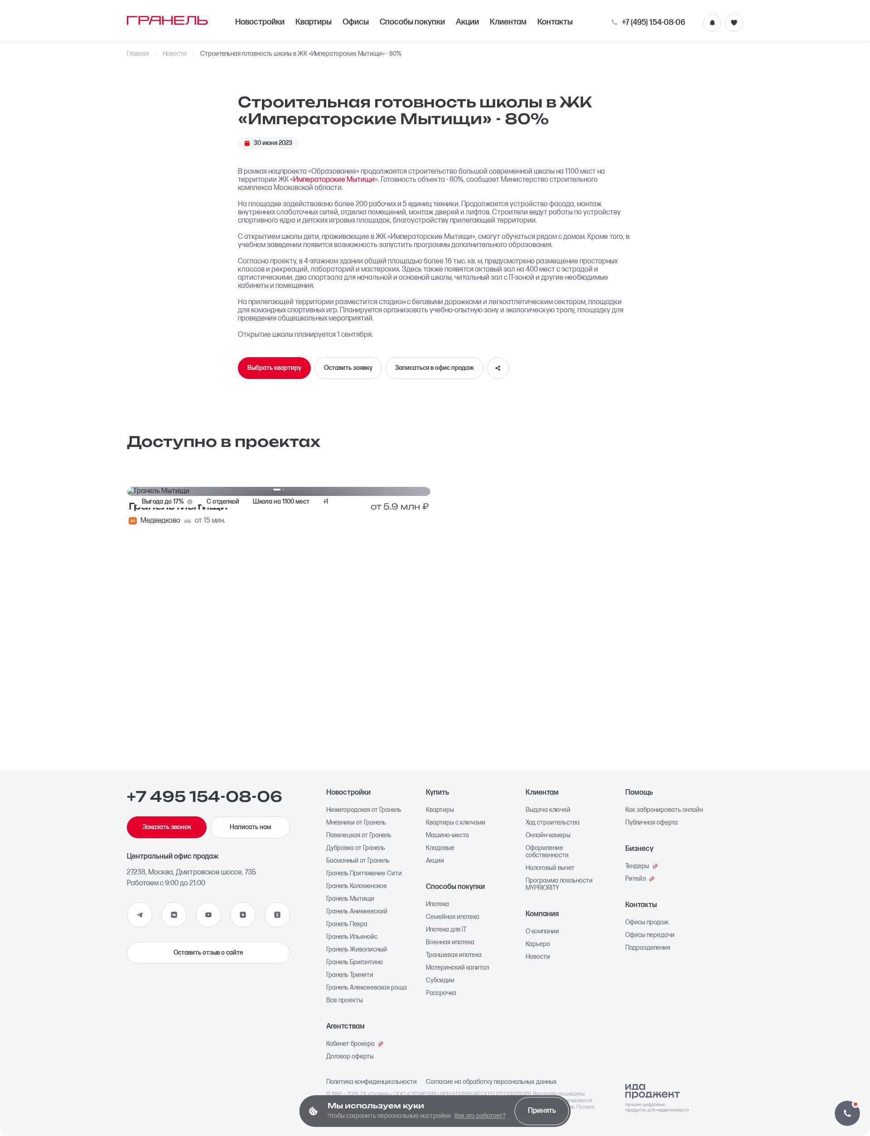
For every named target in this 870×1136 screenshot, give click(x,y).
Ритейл (635, 879)
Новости (175, 54)
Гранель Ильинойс (351, 937)
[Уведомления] (712, 23)
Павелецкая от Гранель (359, 835)
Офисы (356, 22)
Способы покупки (412, 22)
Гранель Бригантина (354, 962)
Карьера (538, 944)
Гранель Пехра (346, 924)
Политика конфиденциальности (371, 1082)
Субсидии (440, 980)
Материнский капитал (457, 967)
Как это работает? (480, 1116)
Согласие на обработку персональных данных (491, 1082)
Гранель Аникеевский (356, 911)
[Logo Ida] (657, 1098)
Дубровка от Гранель (355, 848)
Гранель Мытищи (350, 899)
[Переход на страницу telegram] (139, 914)
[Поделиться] (498, 368)
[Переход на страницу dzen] (243, 914)
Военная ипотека (450, 942)
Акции (467, 22)
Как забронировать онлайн (664, 810)
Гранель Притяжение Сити (364, 873)
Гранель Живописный (356, 949)
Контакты (555, 22)
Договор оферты (350, 1056)
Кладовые (440, 848)
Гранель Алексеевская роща (366, 987)
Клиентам (508, 22)
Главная (138, 54)
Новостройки (260, 22)
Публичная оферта (651, 822)
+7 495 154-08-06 (204, 797)
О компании (542, 931)
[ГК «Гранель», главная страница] (167, 20)
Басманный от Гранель (358, 860)
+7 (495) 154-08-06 (653, 23)
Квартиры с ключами (455, 822)
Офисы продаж (646, 922)
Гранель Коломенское (356, 886)
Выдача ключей (548, 810)
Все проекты (344, 1000)
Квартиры (313, 22)
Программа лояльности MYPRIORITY (559, 884)
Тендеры (637, 866)
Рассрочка (441, 993)
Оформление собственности (547, 852)
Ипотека (437, 904)
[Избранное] (734, 23)
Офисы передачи (650, 935)
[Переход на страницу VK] (174, 914)
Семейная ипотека (452, 917)
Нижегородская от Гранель (363, 810)
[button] (847, 1113)
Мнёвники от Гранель (356, 822)
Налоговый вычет (550, 868)
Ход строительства (553, 822)
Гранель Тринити (349, 975)
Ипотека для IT (446, 929)
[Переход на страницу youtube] (208, 914)
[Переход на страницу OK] (277, 914)
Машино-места (447, 835)
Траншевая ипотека (454, 955)
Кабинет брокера (350, 1044)
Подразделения (647, 948)
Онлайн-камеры (548, 835)
